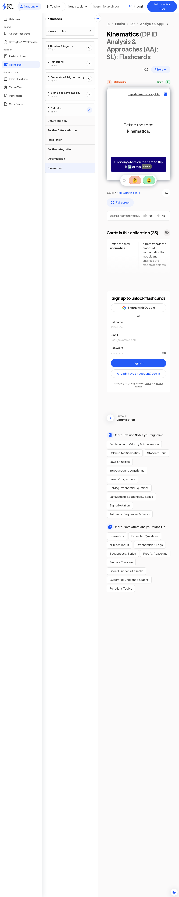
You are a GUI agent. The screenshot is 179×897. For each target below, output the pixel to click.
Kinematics (117, 536)
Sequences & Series (123, 553)
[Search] (131, 6)
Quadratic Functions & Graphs (129, 580)
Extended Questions (144, 536)
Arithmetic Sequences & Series (130, 514)
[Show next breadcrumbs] (167, 24)
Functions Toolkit (121, 588)
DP (132, 24)
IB (108, 24)
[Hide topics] (97, 18)
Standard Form (156, 453)
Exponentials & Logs (150, 545)
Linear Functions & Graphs (126, 571)
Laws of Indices (120, 462)
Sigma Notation (120, 505)
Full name (117, 321)
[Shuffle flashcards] (166, 193)
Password (117, 347)
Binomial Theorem (121, 562)
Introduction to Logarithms (127, 470)
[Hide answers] (166, 232)
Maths (120, 24)
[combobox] (112, 6)
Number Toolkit (119, 545)
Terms (148, 383)
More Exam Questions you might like (140, 527)
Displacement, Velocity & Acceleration (134, 444)
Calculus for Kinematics (125, 453)
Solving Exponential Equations (129, 488)
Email (114, 334)
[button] (139, 134)
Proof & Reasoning (155, 553)
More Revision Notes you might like (139, 435)
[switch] (164, 353)
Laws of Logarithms (122, 479)
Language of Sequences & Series (131, 496)
